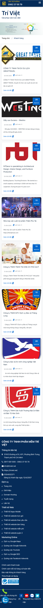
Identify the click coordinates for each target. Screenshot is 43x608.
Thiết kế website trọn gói (13, 516)
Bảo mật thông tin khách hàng (14, 572)
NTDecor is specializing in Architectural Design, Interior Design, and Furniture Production (18, 169)
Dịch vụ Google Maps (12, 541)
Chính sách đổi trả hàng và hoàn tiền (16, 569)
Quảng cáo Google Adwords (14, 546)
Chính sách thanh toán (11, 565)
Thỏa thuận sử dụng (10, 576)
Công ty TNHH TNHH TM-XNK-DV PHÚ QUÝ (21, 267)
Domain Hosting (10, 495)
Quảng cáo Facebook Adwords (15, 558)
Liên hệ (6, 503)
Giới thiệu (7, 490)
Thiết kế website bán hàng (14, 524)
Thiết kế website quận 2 (13, 533)
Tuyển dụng (8, 499)
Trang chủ (6, 38)
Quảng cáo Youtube (11, 550)
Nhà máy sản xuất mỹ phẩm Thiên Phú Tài (19, 221)
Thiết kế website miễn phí (13, 529)
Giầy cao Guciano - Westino (14, 120)
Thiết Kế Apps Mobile (12, 512)
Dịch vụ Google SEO (11, 554)
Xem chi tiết (7, 90)
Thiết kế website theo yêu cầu (15, 520)
